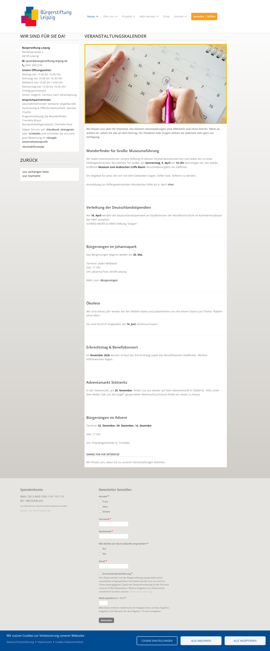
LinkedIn (35, 133)
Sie (104, 553)
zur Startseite (31, 176)
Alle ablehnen (201, 640)
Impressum (45, 642)
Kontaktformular (33, 146)
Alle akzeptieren (245, 640)
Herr (105, 506)
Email (102, 561)
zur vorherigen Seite (36, 172)
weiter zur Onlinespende (35, 510)
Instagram (67, 129)
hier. (171, 184)
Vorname (104, 519)
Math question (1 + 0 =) (111, 598)
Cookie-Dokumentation (69, 642)
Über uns (108, 16)
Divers (106, 511)
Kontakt (178, 16)
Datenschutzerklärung (140, 591)
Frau (105, 501)
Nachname (105, 531)
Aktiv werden (148, 16)
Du (104, 548)
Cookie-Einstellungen (157, 640)
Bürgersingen (109, 280)
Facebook (53, 129)
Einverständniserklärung (117, 573)
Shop (166, 16)
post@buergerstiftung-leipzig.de (47, 61)
